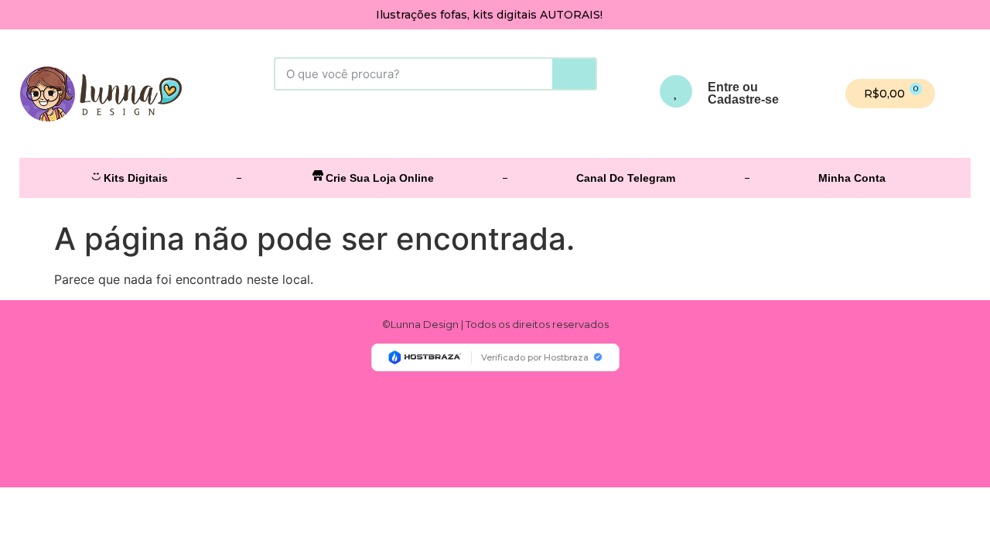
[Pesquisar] (574, 74)
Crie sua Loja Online (380, 178)
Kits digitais (136, 178)
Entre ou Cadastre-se (743, 93)
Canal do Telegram (625, 178)
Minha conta (852, 178)
